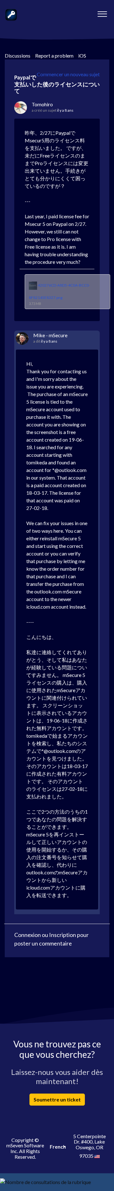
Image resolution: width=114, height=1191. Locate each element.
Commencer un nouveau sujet (68, 74)
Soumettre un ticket (57, 1099)
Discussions (17, 56)
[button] (102, 12)
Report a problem (54, 56)
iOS (82, 56)
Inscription (62, 934)
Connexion (27, 934)
